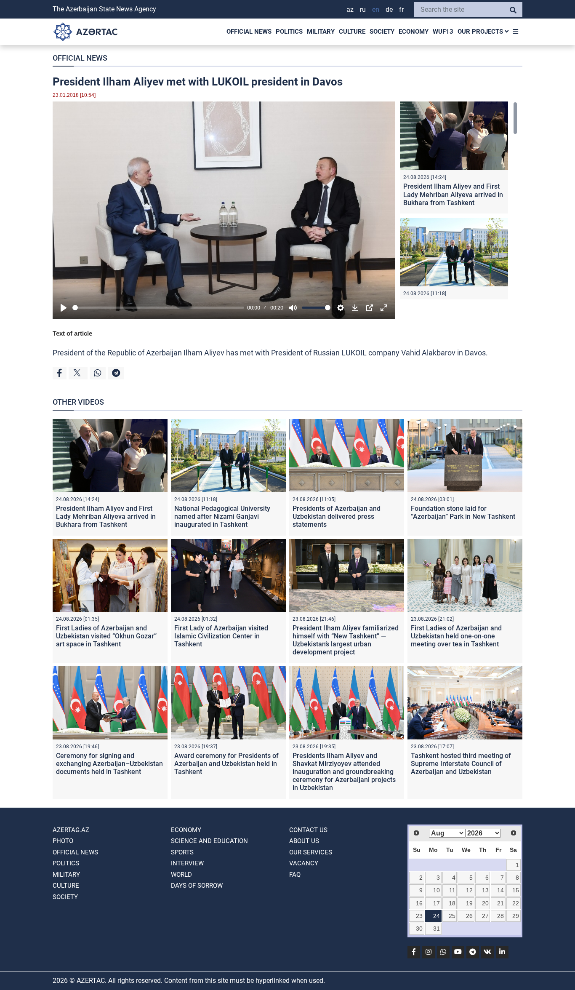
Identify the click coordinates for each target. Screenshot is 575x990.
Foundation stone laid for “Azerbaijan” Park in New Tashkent (463, 512)
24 (436, 916)
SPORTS (182, 852)
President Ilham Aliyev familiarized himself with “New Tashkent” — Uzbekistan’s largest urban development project (346, 640)
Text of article (72, 333)
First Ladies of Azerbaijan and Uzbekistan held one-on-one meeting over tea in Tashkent (456, 636)
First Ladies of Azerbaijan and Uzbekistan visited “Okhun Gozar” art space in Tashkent (106, 636)
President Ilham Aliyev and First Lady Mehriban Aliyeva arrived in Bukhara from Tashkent (453, 194)
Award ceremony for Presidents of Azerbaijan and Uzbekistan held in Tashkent (226, 764)
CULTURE (352, 31)
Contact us (308, 830)
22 (515, 903)
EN (375, 9)
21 (500, 903)
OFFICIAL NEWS (249, 31)
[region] (458, 200)
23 (419, 916)
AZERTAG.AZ (71, 830)
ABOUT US (304, 841)
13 (485, 890)
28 (500, 916)
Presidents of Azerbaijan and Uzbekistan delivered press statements (337, 516)
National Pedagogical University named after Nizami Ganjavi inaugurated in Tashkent (222, 516)
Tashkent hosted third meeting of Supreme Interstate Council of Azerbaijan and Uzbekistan (461, 764)
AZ (350, 9)
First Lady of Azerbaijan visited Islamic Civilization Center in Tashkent (221, 636)
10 (436, 890)
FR (401, 9)
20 (485, 903)
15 (515, 890)
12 (469, 890)
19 (469, 903)
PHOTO (63, 841)
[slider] (158, 308)
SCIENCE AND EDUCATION (209, 841)
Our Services (310, 852)
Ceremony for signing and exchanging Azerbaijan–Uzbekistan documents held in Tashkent (109, 764)
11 (452, 890)
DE (389, 9)
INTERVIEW (187, 863)
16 (419, 903)
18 (452, 903)
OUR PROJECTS (481, 31)
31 (436, 928)
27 (485, 916)
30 (419, 928)
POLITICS (289, 31)
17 (436, 903)
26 (469, 916)
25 (452, 916)
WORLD (181, 874)
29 (515, 916)
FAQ (295, 874)
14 (500, 890)
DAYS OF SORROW (197, 885)
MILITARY (321, 31)
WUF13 (443, 31)
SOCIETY (382, 31)
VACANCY (303, 863)
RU (363, 9)
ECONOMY (414, 31)
